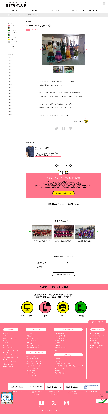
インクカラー (31, 370)
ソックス (13, 46)
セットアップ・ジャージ (16, 32)
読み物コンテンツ (60, 340)
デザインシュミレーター (34, 363)
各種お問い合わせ (97, 329)
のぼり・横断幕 (8, 366)
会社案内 (57, 358)
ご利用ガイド (36, 329)
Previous (40, 50)
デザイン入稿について (33, 356)
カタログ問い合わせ (97, 345)
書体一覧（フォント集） (34, 366)
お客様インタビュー (42, 263)
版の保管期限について (33, 347)
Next (86, 50)
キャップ (13, 44)
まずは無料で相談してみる (63, 193)
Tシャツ (12, 25)
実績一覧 (57, 370)
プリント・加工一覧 (32, 368)
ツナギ (6, 352)
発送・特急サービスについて (35, 345)
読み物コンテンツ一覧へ (63, 274)
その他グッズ (14, 41)
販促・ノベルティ (9, 364)
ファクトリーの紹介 (60, 368)
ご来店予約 (94, 340)
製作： (41, 241)
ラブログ (57, 350)
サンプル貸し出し (96, 347)
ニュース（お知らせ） (61, 338)
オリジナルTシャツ (34, 29)
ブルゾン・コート (15, 35)
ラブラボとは (68, 355)
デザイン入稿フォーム (97, 336)
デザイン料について (32, 358)
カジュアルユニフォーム (11, 357)
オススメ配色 (31, 373)
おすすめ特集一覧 (60, 336)
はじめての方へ (31, 333)
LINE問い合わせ (96, 343)
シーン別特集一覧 (60, 333)
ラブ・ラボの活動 (60, 373)
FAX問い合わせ (95, 338)
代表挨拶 (57, 361)
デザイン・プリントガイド (36, 352)
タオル (12, 39)
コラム (67, 263)
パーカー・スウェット (10, 338)
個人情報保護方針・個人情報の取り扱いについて (69, 366)
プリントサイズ (31, 375)
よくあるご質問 (31, 340)
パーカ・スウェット (15, 30)
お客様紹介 (58, 345)
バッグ (12, 48)
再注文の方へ (31, 336)
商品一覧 (15, 10)
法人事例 (39, 267)
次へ (67, 165)
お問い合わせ (95, 333)
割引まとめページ (32, 343)
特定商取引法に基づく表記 (62, 363)
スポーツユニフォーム (10, 354)
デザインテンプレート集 (34, 361)
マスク (6, 340)
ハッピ (6, 359)
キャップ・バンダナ (10, 361)
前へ (59, 165)
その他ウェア (14, 37)
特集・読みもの (68, 329)
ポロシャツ (13, 28)
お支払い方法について (33, 338)
